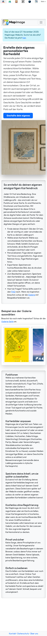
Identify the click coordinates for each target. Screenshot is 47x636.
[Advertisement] (23, 11)
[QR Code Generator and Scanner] (23, 1)
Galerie (31, 295)
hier (24, 37)
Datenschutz (23, 633)
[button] (6, 344)
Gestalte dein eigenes (18, 115)
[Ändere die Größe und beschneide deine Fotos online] (36, 1)
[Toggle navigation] (41, 22)
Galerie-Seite (7, 321)
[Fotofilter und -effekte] (29, 1)
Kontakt (12, 633)
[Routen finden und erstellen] (10, 1)
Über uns (34, 633)
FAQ (13, 291)
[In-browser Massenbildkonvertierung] (3, 1)
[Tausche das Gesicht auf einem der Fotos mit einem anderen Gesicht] (16, 1)
